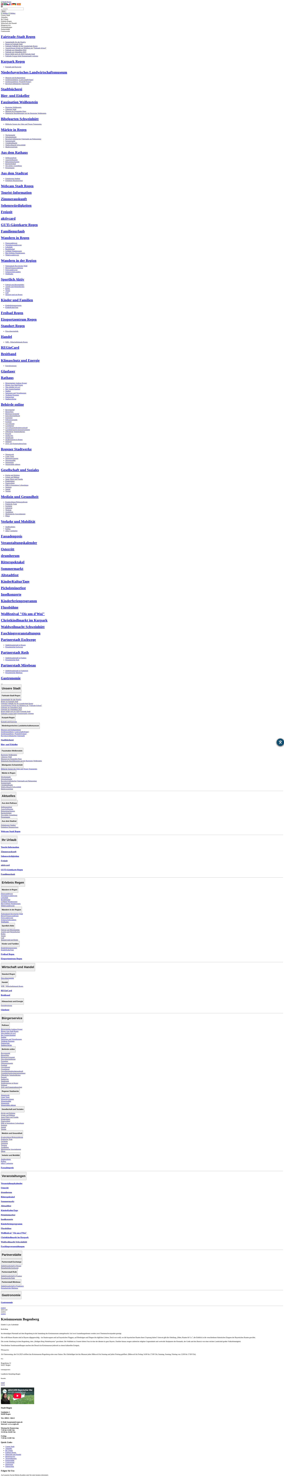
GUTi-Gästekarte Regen (19, 225)
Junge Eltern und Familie (14, 479)
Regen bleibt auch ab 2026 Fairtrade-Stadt (20, 54)
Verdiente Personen (12, 395)
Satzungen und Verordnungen (15, 393)
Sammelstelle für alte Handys (15, 42)
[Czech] (8, 4)
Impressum (9, 1464)
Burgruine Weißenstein (13, 107)
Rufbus (7, 529)
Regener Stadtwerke (16, 449)
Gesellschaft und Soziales (20, 470)
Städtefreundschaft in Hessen (15, 645)
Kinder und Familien (17, 300)
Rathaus (7, 378)
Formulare (9, 418)
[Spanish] (19, 4)
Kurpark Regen (13, 61)
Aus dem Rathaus (14, 152)
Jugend (7, 489)
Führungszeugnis (11, 420)
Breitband (8, 354)
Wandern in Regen (15, 238)
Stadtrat (8, 391)
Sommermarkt (10, 141)
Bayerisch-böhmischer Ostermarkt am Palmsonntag (23, 139)
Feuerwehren (10, 483)
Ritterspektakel (12, 562)
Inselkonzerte (11, 594)
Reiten (7, 289)
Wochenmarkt (10, 135)
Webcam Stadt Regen (17, 186)
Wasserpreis (9, 462)
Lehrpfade (9, 247)
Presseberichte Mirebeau (13, 673)
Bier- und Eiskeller (15, 96)
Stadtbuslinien (10, 527)
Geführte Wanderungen (13, 251)
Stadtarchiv (9, 436)
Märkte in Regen (14, 130)
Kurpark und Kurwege (13, 67)
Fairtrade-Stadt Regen (18, 37)
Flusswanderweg (11, 243)
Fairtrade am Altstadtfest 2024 (15, 50)
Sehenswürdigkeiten (16, 205)
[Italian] (16, 4)
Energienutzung (10, 366)
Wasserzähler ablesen (12, 464)
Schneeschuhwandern (13, 272)
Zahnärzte (8, 508)
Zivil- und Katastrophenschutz (16, 444)
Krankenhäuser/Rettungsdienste (16, 502)
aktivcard (8, 218)
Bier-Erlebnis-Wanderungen (15, 253)
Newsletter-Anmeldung (13, 166)
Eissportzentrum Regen (19, 319)
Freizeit (6, 212)
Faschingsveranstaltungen (20, 633)
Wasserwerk (9, 454)
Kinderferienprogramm (13, 305)
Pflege (7, 516)
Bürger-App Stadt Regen (14, 385)
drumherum (10, 556)
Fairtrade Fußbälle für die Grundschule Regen (21, 46)
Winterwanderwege (12, 255)
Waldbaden (9, 274)
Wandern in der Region (18, 260)
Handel (6, 337)
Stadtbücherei (11, 89)
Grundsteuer (9, 426)
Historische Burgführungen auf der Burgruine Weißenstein (25, 113)
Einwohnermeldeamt (12, 416)
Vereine (8, 491)
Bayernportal (9, 410)
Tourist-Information (16, 192)
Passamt (8, 434)
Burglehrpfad (10, 249)
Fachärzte (8, 506)
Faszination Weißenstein (19, 102)
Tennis (7, 291)
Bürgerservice (10, 1456)
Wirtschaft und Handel (13, 1454)
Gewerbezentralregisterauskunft (16, 428)
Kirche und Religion (12, 475)
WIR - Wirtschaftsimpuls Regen (16, 342)
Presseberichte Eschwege (14, 647)
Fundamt (8, 422)
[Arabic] (5, 4)
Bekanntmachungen (12, 162)
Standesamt (9, 438)
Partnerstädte (9, 1460)
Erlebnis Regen (10, 1452)
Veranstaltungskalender (19, 543)
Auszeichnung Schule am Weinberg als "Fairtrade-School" (25, 48)
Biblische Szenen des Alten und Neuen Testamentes (23, 124)
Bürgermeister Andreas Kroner (16, 383)
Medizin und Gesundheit (19, 497)
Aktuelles (8, 1448)
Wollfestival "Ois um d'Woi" (23, 614)
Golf (7, 293)
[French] (11, 4)
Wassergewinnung (11, 458)
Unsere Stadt (9, 1446)
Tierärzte (8, 510)
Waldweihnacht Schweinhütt (15, 145)
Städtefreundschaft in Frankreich (16, 671)
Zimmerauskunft (14, 199)
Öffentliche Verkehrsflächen (15, 432)
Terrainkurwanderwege (13, 245)
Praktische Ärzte (11, 504)
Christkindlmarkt (11, 143)
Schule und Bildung (12, 477)
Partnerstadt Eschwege (18, 640)
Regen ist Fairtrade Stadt (14, 44)
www (3, 1385)
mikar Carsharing (11, 531)
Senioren (8, 487)
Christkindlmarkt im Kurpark (24, 620)
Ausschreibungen (11, 160)
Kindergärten (10, 481)
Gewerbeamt (9, 424)
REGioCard (10, 347)
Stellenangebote (10, 158)
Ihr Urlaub (9, 1450)
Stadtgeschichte (10, 399)
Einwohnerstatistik (11, 331)
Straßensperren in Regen (14, 440)
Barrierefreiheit (10, 164)
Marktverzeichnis (11, 147)
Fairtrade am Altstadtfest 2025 (15, 52)
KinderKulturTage (11, 307)
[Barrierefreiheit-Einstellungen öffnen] (280, 742)
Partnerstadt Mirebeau (18, 665)
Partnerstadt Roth (15, 652)
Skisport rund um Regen (13, 295)
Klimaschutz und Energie (20, 360)
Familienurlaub (13, 231)
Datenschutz (9, 397)
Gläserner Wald (10, 109)
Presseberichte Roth (12, 660)
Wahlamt (8, 442)
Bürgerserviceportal (12, 414)
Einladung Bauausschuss (14, 181)
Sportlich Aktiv (12, 279)
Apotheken (9, 512)
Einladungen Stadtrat (12, 179)
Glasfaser (8, 371)
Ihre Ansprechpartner (12, 389)
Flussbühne (9, 607)
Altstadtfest (10, 575)
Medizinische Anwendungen (15, 514)
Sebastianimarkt (10, 137)
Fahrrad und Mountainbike (14, 285)
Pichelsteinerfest (13, 588)
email (3, 1383)
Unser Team (9, 456)
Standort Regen (13, 326)
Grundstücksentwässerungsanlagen (17, 430)
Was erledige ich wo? (12, 387)
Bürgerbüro (9, 412)
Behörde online (12, 404)
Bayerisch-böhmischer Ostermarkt (17, 84)
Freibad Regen (12, 313)
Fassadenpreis (11, 536)
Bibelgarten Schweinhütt (20, 119)
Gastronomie (11, 678)
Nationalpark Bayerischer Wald (16, 266)
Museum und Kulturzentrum (15, 78)
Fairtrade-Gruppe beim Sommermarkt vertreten (21, 56)
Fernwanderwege (11, 270)
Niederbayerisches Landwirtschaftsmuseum (34, 72)
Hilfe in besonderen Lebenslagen (16, 485)
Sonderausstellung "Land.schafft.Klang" (19, 80)
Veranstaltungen (11, 1458)
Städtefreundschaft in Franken (15, 658)
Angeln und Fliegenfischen (14, 287)
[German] (13, 4)
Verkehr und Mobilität (18, 521)
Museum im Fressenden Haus (15, 111)
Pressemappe (9, 168)
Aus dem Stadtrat (14, 173)
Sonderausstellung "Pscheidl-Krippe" (18, 82)
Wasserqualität (10, 460)
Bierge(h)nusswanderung (14, 268)
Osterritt (7, 549)
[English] (2, 4)
